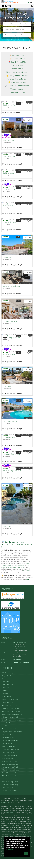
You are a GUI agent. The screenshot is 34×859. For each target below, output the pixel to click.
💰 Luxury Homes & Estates (17, 75)
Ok (26, 853)
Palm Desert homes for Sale (10, 717)
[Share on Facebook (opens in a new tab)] (2, 5)
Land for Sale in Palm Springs (10, 749)
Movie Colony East (7, 685)
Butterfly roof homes (8, 758)
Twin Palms (28, 418)
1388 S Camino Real (9, 105)
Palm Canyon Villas (26, 219)
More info (9, 849)
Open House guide (7, 788)
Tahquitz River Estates (25, 137)
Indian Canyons (6, 696)
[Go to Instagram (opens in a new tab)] (9, 5)
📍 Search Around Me (17, 62)
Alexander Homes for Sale (17, 79)
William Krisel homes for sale (10, 770)
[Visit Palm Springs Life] (10, 622)
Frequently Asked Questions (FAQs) (12, 732)
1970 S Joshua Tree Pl (9, 421)
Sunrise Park (28, 523)
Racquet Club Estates (8, 676)
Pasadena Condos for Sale (9, 729)
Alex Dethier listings (8, 738)
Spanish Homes (17, 69)
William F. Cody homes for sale (11, 776)
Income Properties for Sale (10, 755)
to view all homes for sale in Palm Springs (16, 544)
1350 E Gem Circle (8, 189)
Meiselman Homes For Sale (10, 764)
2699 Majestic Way (8, 354)
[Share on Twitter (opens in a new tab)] (6, 5)
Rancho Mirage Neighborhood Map (12, 714)
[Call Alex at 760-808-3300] (26, 3)
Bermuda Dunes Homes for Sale (11, 720)
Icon (30, 351)
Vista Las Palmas (7, 679)
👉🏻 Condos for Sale (17, 58)
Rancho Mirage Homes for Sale (11, 711)
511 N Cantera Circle (9, 157)
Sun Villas (29, 153)
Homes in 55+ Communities (10, 752)
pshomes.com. (5, 802)
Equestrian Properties (8, 746)
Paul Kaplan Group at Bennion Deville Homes (15, 566)
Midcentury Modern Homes (17, 72)
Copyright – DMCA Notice (9, 790)
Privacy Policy (9, 812)
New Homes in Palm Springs (10, 785)
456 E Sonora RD (8, 140)
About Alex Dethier (7, 735)
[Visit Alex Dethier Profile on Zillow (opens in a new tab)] (10, 605)
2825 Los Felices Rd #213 (11, 286)
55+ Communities (17, 89)
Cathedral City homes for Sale (10, 708)
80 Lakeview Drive (8, 206)
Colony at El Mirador (26, 254)
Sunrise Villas (28, 451)
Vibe (30, 335)
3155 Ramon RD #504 (9, 321)
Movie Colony (6, 682)
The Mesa (5, 693)
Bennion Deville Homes (20, 642)
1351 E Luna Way (8, 173)
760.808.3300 (27, 571)
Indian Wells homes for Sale (10, 723)
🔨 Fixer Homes (17, 65)
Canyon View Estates (8, 702)
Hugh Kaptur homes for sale (10, 767)
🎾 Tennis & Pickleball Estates (17, 86)
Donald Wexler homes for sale (11, 773)
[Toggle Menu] (31, 2)
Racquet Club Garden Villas (10, 699)
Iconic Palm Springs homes (10, 782)
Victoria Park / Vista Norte (24, 170)
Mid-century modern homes (10, 740)
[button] (28, 3)
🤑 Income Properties (17, 82)
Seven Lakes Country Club (24, 203)
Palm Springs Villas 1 (26, 283)
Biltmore (29, 102)
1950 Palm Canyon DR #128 (11, 471)
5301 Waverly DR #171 (10, 222)
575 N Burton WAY (8, 386)
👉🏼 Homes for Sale (17, 55)
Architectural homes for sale (10, 779)
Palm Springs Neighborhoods (10, 673)
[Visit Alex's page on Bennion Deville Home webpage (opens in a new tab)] (12, 596)
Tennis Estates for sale (8, 743)
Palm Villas (28, 318)
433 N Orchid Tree (8, 526)
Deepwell (4, 690)
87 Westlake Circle (8, 438)
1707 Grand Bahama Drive (11, 454)
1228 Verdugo (7, 257)
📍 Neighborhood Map (17, 92)
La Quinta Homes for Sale (9, 726)
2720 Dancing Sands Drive (11, 338)
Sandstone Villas (27, 467)
